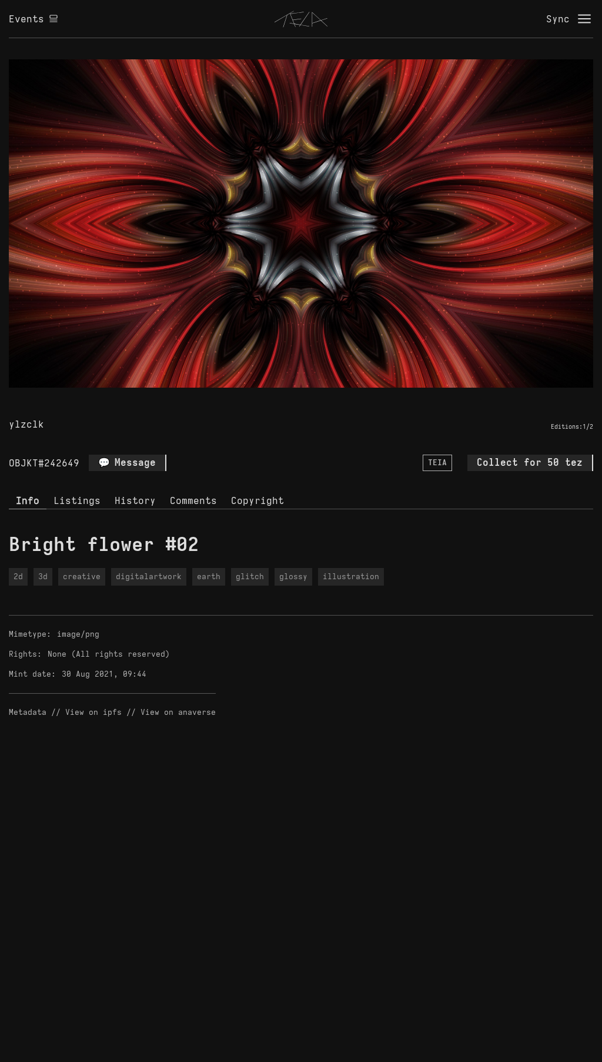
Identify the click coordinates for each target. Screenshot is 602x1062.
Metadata (27, 712)
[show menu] (584, 19)
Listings (77, 500)
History (135, 500)
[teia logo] (301, 19)
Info (27, 500)
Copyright (257, 500)
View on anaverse (178, 712)
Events (26, 19)
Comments (193, 500)
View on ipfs (93, 712)
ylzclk (26, 424)
